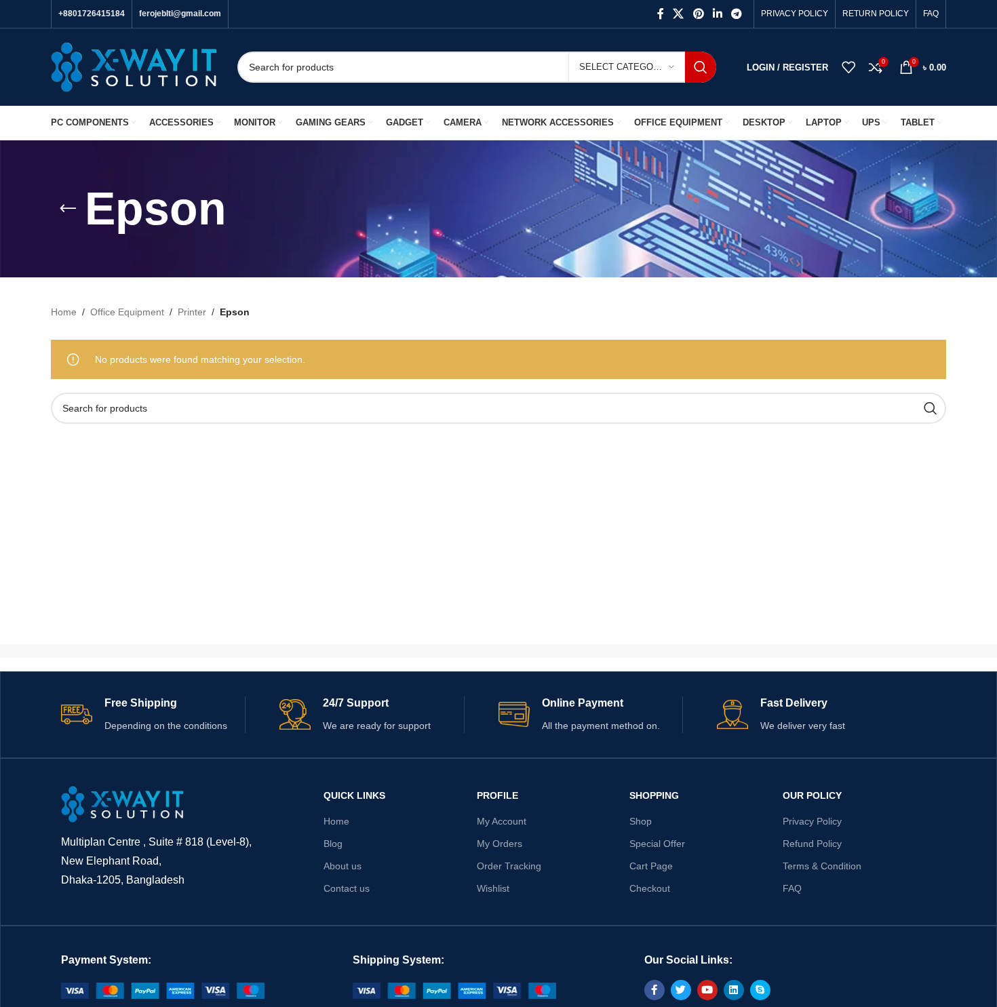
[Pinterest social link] (698, 13)
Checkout (649, 888)
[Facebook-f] (654, 990)
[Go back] (68, 208)
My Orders (499, 843)
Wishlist (493, 888)
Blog (333, 843)
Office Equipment (127, 312)
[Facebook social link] (660, 13)
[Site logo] (134, 66)
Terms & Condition (822, 866)
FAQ (792, 888)
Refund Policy (812, 843)
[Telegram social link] (737, 13)
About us (342, 866)
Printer (192, 312)
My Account (501, 821)
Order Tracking (509, 866)
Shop (640, 821)
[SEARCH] (700, 67)
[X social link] (678, 13)
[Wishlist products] (848, 67)
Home (64, 312)
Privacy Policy (812, 821)
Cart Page (651, 866)
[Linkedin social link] (717, 13)
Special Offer (657, 843)
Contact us (347, 888)
